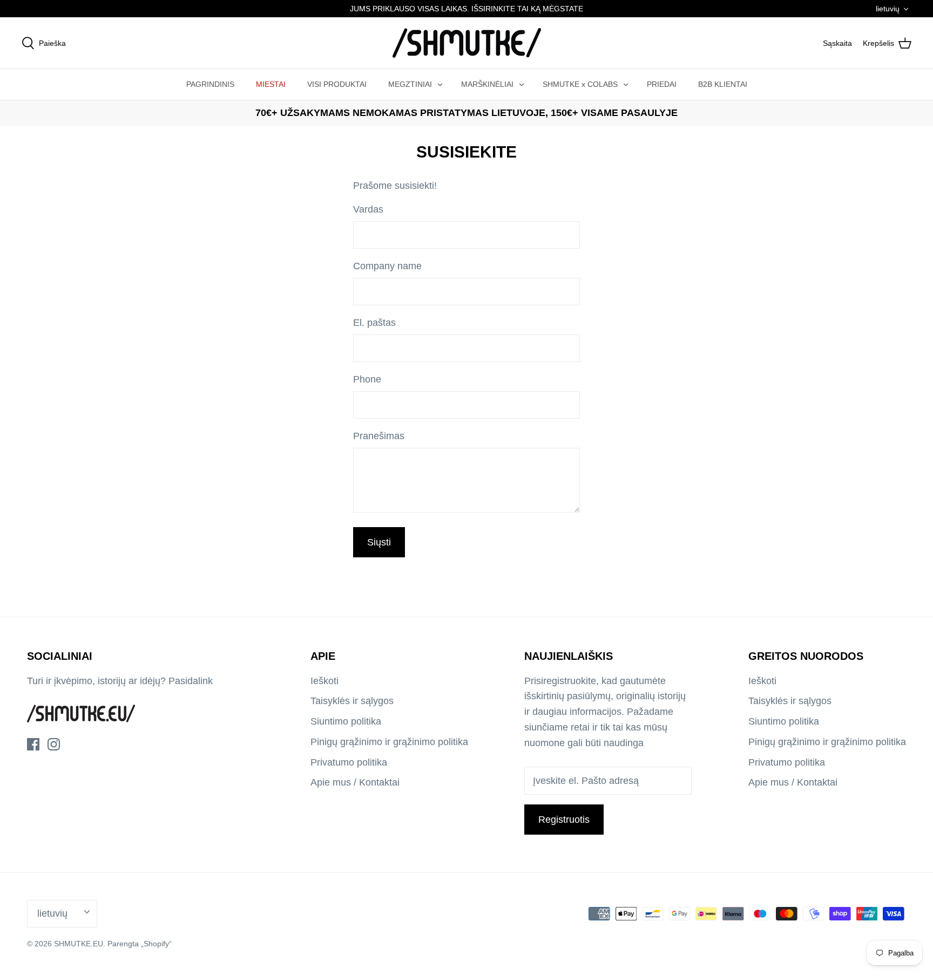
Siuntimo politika (345, 721)
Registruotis (564, 819)
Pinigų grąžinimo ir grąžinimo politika (389, 741)
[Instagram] (54, 744)
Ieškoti (324, 680)
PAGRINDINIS (210, 84)
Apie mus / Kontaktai (355, 782)
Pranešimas (378, 436)
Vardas (368, 209)
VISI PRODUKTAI (337, 84)
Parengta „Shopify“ (139, 943)
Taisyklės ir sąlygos (352, 700)
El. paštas (374, 322)
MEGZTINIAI (410, 84)
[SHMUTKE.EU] (467, 43)
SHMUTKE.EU (78, 943)
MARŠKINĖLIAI (487, 84)
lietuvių (888, 8)
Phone (367, 379)
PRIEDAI (662, 84)
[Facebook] (33, 744)
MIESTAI (271, 84)
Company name (387, 266)
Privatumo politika (348, 762)
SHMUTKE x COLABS (580, 84)
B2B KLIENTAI (722, 84)
